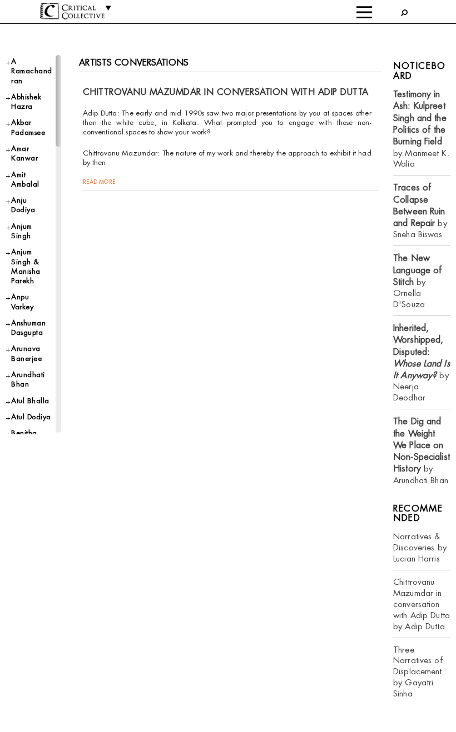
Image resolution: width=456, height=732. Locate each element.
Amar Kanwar (24, 153)
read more (99, 181)
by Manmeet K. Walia (421, 129)
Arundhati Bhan (28, 379)
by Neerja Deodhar (421, 363)
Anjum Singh (21, 231)
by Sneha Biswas (420, 210)
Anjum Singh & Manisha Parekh (26, 266)
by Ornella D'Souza (417, 281)
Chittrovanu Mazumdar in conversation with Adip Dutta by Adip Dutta (421, 603)
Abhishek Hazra (26, 101)
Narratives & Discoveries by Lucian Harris (420, 547)
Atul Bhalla (30, 400)
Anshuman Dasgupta (28, 327)
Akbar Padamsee (28, 127)
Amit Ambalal (25, 179)
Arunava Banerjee (26, 353)
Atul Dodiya (31, 417)
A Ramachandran (31, 71)
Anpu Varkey (22, 301)
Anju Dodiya (23, 204)
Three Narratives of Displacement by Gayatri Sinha (418, 671)
